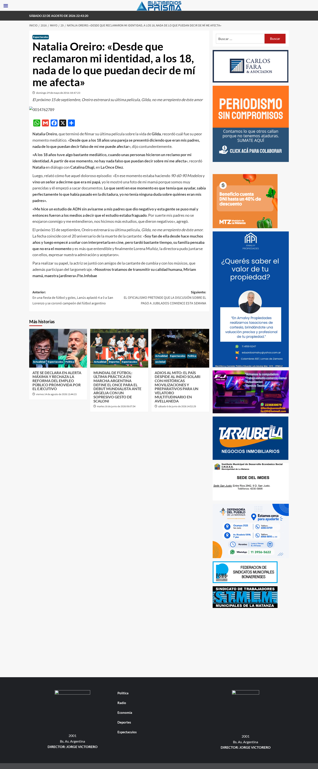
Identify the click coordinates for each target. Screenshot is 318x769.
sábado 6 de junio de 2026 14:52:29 (177, 406)
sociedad (160, 362)
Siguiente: (165, 298)
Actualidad (39, 362)
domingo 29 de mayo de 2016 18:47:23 (58, 92)
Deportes (114, 362)
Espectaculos (40, 37)
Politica (69, 362)
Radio (121, 703)
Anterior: (72, 298)
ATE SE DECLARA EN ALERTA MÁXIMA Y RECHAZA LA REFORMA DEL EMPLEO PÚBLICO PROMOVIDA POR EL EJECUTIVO (56, 380)
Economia (124, 712)
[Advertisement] (251, 641)
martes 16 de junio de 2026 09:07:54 (116, 406)
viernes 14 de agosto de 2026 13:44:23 (56, 394)
